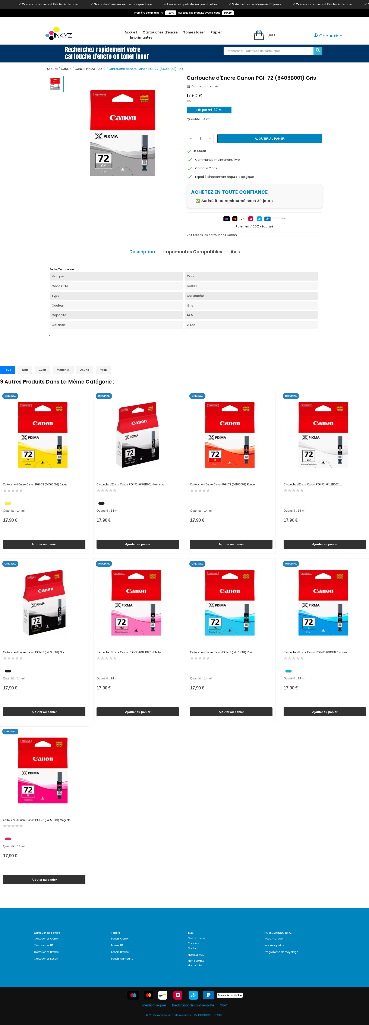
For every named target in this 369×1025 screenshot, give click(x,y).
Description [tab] (142, 252)
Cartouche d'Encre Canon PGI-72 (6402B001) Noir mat (130, 484)
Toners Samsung (122, 958)
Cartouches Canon (46, 938)
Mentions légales (154, 1005)
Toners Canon (120, 938)
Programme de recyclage (281, 952)
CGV (223, 1005)
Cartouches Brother (46, 952)
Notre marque (274, 938)
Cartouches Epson (46, 958)
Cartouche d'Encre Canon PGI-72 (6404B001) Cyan (315, 652)
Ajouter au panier (270, 138)
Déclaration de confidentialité (193, 1005)
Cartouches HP (43, 945)
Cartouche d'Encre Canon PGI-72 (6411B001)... (313, 484)
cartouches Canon (223, 235)
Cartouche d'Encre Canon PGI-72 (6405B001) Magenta (36, 820)
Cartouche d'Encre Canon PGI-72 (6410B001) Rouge (222, 484)
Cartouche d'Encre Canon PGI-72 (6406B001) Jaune (35, 484)
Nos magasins (274, 945)
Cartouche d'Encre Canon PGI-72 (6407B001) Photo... (223, 652)
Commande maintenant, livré (217, 160)
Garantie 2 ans (206, 168)
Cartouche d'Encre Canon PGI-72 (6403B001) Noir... (35, 652)
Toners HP (117, 945)
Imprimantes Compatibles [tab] (192, 252)
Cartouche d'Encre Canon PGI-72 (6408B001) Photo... (130, 652)
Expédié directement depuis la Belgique (224, 177)
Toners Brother (120, 952)
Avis (235, 252)
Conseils (193, 943)
